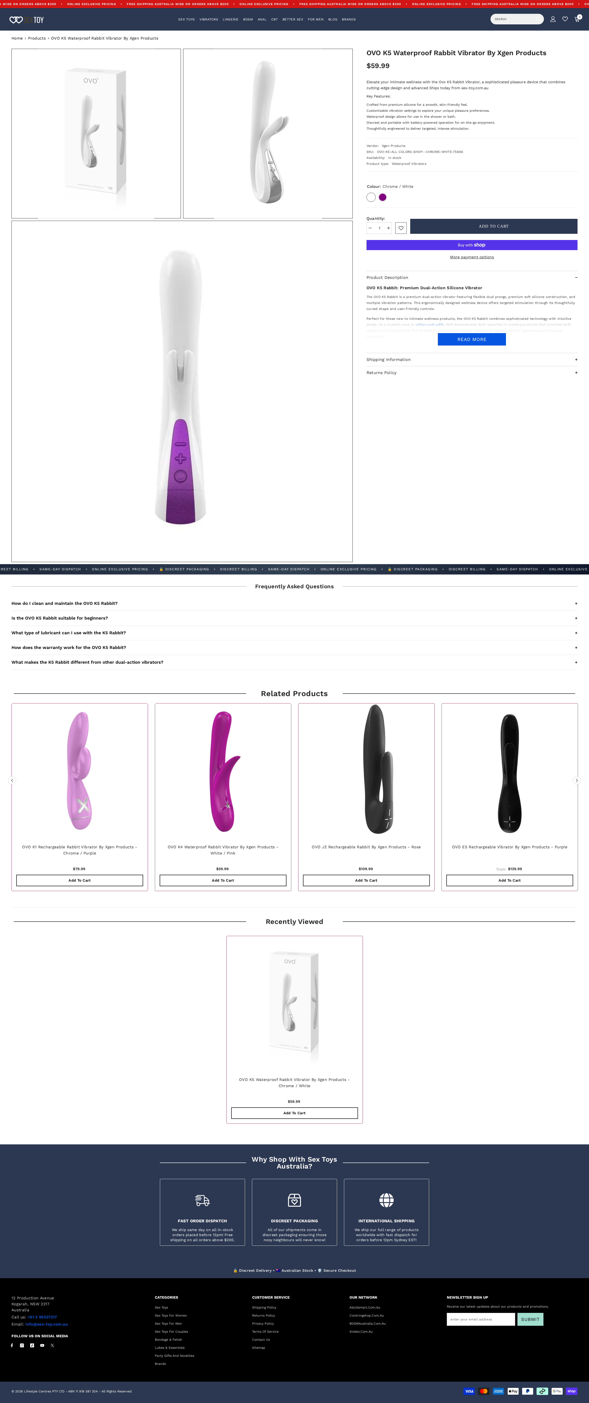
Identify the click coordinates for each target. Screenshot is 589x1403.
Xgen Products (394, 146)
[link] (401, 228)
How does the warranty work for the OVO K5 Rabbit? (294, 647)
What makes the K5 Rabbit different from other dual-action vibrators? (294, 662)
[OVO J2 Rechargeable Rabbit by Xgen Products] (366, 771)
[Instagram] (22, 1345)
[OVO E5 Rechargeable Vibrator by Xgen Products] (510, 771)
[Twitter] (52, 1345)
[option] (79, 798)
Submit (530, 1319)
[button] (12, 781)
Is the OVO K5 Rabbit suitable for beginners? (294, 618)
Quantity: (376, 218)
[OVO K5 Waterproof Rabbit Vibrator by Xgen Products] (295, 1004)
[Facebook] (12, 1345)
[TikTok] (32, 1345)
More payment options (472, 257)
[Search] (517, 19)
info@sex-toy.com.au (46, 1324)
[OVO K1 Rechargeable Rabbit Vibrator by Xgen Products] (80, 771)
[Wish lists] (565, 19)
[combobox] (512, 19)
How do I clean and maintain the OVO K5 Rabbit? (294, 603)
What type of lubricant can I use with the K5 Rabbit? (294, 632)
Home (17, 38)
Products (37, 38)
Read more (472, 339)
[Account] (553, 19)
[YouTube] (42, 1345)
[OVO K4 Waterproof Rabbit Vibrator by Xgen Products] (223, 771)
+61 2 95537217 (42, 1317)
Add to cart (494, 226)
